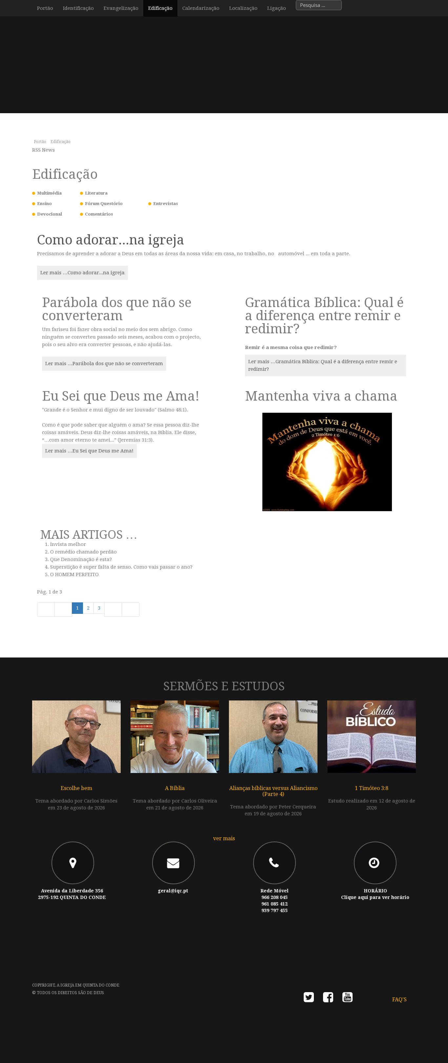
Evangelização (121, 8)
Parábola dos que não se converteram (117, 309)
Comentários (99, 214)
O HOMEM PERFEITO (74, 574)
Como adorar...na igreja (110, 240)
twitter (309, 999)
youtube (347, 999)
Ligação (276, 8)
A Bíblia (175, 788)
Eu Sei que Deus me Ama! (120, 396)
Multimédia (49, 193)
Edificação (160, 8)
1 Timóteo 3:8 (371, 788)
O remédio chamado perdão (83, 552)
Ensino (44, 203)
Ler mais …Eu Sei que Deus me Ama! (89, 451)
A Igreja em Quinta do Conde (88, 985)
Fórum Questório (104, 203)
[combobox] (319, 5)
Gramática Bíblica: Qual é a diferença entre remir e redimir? (324, 316)
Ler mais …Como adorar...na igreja (82, 273)
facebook (328, 999)
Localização (243, 8)
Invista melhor (68, 544)
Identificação (78, 8)
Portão (45, 8)
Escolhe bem (76, 788)
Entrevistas (165, 203)
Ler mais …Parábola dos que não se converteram (104, 363)
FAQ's (399, 999)
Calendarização (200, 8)
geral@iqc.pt (173, 890)
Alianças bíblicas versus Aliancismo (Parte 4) (273, 791)
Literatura (96, 193)
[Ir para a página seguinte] (113, 609)
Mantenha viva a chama (321, 396)
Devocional (49, 214)
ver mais (224, 838)
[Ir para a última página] (130, 609)
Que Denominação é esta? (81, 559)
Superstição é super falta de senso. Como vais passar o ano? (121, 567)
